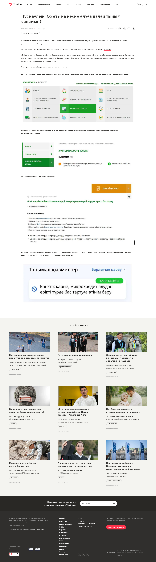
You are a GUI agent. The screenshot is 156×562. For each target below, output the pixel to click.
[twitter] (133, 28)
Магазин (62, 535)
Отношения (105, 4)
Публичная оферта (85, 526)
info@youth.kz (39, 529)
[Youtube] (83, 554)
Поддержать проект (116, 527)
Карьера (90, 4)
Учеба (13, 424)
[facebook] (128, 28)
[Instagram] (79, 554)
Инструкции (64, 543)
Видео (61, 549)
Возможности (44, 4)
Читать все (63, 554)
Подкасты (63, 546)
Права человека (63, 4)
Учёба (78, 4)
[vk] (124, 28)
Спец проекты (64, 552)
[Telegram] (87, 554)
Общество (112, 372)
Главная (62, 519)
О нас (29, 4)
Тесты (61, 541)
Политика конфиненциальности (86, 522)
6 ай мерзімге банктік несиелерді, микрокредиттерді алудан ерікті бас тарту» (90, 130)
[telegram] (119, 28)
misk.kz (119, 555)
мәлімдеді (107, 49)
